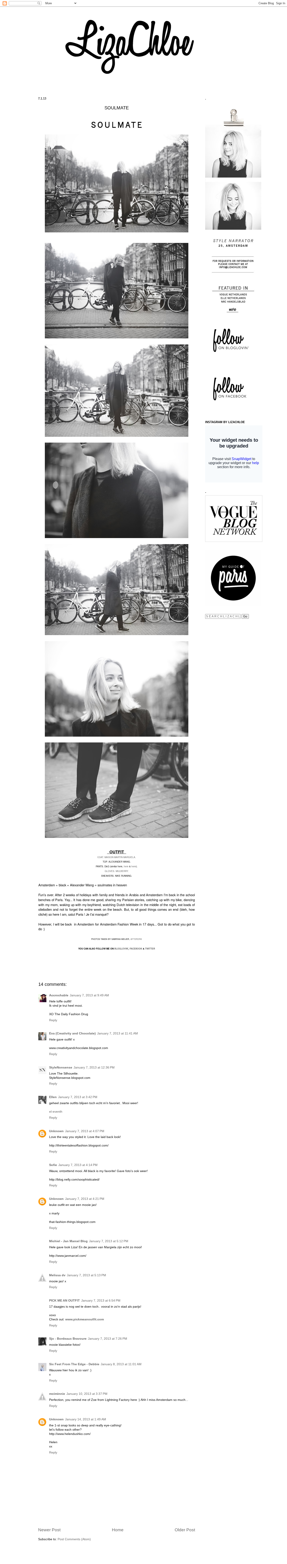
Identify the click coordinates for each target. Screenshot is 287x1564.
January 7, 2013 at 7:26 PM (107, 1338)
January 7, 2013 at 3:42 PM (77, 1097)
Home (118, 1529)
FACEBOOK (136, 948)
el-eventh (55, 1111)
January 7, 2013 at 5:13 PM (86, 1275)
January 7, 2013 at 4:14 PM (78, 1165)
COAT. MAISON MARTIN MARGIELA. (116, 857)
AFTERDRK (136, 939)
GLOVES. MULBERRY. (117, 871)
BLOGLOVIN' (121, 948)
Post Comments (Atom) (74, 1539)
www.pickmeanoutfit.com (84, 1319)
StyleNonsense (60, 1067)
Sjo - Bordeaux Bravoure (68, 1338)
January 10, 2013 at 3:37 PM (86, 1393)
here (126, 866)
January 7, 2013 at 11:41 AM (117, 1033)
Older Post (185, 1529)
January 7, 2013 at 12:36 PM (94, 1067)
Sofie (53, 1165)
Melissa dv (57, 1275)
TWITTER (150, 948)
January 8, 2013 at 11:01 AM (121, 1364)
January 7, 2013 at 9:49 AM (89, 995)
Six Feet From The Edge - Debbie (74, 1364)
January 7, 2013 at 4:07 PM (84, 1131)
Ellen (53, 1097)
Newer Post (49, 1529)
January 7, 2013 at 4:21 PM (84, 1199)
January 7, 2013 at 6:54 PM (100, 1300)
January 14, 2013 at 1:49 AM (85, 1419)
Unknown (56, 1131)
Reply (53, 1020)
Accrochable (58, 995)
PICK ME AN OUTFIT (64, 1300)
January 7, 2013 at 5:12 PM (108, 1241)
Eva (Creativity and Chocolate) (72, 1033)
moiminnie (57, 1393)
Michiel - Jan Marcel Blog (68, 1241)
